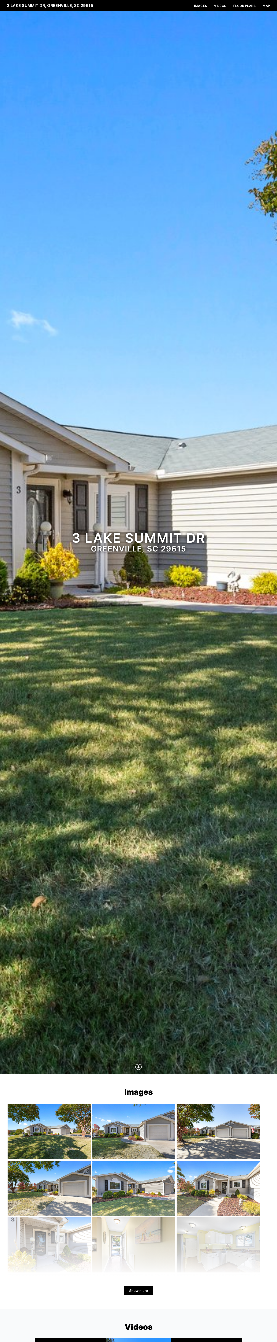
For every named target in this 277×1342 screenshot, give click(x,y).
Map (266, 6)
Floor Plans (244, 6)
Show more (138, 1290)
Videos (220, 6)
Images (200, 6)
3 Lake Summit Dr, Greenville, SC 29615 (50, 5)
